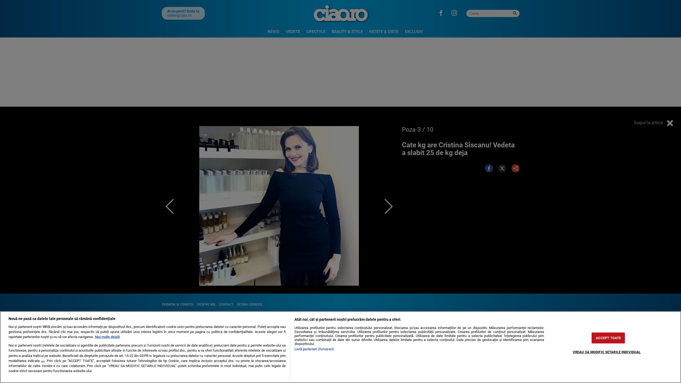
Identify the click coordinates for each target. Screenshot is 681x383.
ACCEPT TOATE (608, 338)
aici (43, 361)
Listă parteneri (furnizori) (314, 349)
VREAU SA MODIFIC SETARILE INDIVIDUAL (607, 352)
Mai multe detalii (107, 337)
